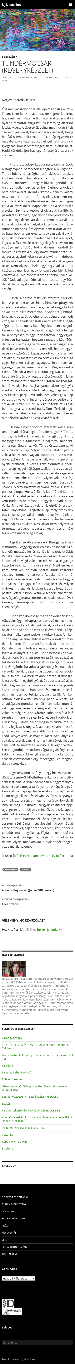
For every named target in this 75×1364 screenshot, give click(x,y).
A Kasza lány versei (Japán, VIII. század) (28, 888)
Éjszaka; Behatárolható (16, 1072)
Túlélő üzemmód (12, 1079)
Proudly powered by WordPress (18, 1359)
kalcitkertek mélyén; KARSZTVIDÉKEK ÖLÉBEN (31, 1110)
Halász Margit (43, 77)
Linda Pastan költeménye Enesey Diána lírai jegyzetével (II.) (37, 1056)
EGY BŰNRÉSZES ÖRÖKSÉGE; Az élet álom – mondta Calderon (35, 1046)
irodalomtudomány (14, 1247)
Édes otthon (15, 902)
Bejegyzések (9, 56)
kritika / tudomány (13, 1218)
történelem (9, 1254)
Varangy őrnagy (12, 1038)
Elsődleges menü (70, 4)
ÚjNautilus (11, 4)
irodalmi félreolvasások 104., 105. (23, 1128)
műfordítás (9, 1232)
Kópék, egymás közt (14, 1141)
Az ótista (7, 1065)
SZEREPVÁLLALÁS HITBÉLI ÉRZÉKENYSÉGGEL (30, 1096)
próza (25, 869)
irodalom (11, 869)
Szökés (6, 1103)
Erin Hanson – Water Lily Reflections (46, 856)
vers (4, 1239)
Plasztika (7, 1134)
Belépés (7, 1327)
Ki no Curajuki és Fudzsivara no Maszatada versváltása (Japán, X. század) (37, 1119)
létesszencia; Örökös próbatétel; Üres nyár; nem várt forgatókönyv (36, 1088)
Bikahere (7, 1148)
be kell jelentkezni (49, 930)
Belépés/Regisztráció (15, 1197)
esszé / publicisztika (14, 1204)
